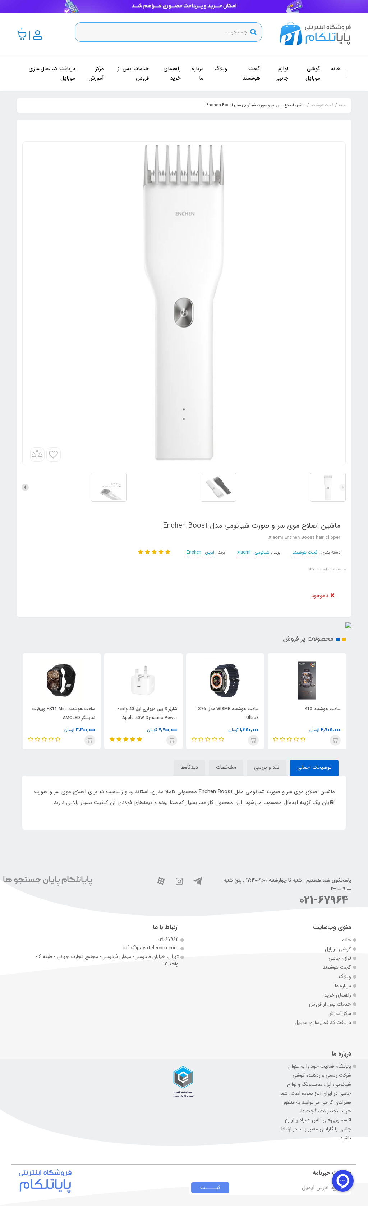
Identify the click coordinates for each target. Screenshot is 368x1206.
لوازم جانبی (281, 73)
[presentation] (342, 487)
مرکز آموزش (96, 73)
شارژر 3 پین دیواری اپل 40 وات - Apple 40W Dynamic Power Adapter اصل (147, 717)
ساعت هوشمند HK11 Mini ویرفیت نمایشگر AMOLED (63, 713)
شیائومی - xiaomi (253, 552)
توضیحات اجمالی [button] (314, 767)
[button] (22, 35)
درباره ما (197, 73)
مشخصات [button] (226, 767)
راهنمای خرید (172, 73)
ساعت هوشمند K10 (323, 708)
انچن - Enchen (200, 552)
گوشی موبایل (312, 73)
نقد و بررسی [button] (266, 767)
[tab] (314, 768)
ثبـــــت (210, 1187)
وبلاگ (220, 68)
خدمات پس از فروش (133, 73)
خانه (335, 68)
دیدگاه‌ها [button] (189, 767)
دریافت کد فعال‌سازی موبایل (52, 73)
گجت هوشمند (251, 73)
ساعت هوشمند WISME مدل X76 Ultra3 (228, 713)
